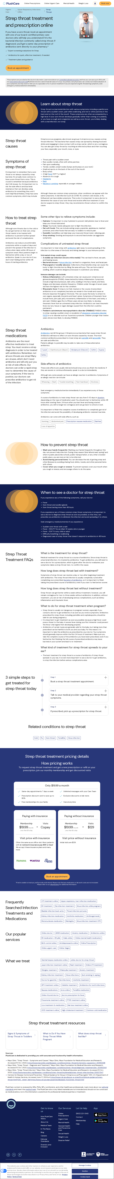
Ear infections (64, 980)
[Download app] (101, 1115)
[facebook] (19, 1155)
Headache (47, 179)
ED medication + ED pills (51, 938)
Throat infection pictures (77, 911)
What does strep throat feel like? (90, 1035)
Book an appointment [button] (18, 68)
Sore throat (50, 738)
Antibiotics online (98, 933)
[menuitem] (11, 3)
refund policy (54, 884)
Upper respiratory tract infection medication (78, 901)
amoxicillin (97, 338)
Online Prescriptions (63, 1114)
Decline (85, 1171)
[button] (32, 3)
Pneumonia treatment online (53, 1000)
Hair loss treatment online (78, 1005)
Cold (36, 738)
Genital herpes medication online (55, 960)
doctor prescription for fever (73, 995)
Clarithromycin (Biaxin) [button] (59, 350)
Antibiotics (45, 333)
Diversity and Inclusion (46, 1146)
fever (50, 174)
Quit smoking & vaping (91, 975)
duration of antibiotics (73, 580)
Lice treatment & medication (53, 1005)
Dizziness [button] (94, 382)
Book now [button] (105, 3)
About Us (44, 1122)
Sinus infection (74, 738)
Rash (45, 181)
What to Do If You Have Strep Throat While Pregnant (54, 1036)
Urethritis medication (75, 916)
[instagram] (8, 1155)
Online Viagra (64, 948)
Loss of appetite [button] (48, 426)
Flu (42, 738)
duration (101, 398)
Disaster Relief (63, 1140)
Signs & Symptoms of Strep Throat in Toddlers (20, 1035)
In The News (45, 1129)
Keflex (44, 355)
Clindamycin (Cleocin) (79, 350)
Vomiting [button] (45, 421)
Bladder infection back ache (53, 911)
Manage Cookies (85, 1165)
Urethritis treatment (81, 980)
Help (78, 1124)
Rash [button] (54, 382)
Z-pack (44, 350)
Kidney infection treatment (52, 975)
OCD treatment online (50, 1010)
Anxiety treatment (87, 970)
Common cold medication (97, 1010)
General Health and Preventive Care (64, 1128)
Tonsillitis (61, 738)
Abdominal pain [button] (57, 421)
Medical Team (46, 1125)
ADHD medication (62, 933)
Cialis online (67, 938)
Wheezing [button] (45, 382)
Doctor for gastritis (49, 980)
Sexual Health (63, 1133)
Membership (81, 1120)
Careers (44, 1136)
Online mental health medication (88, 938)
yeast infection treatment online (54, 965)
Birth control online (49, 943)
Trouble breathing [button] (66, 382)
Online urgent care (49, 948)
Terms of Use (17, 1177)
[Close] (110, 1170)
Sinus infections (72, 975)
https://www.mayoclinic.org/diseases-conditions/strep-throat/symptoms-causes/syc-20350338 (66, 1063)
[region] (57, 1171)
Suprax (101, 350)
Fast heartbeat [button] (82, 382)
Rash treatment (76, 965)
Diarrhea (98, 421)
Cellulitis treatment (69, 985)
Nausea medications (50, 990)
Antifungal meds (93, 916)
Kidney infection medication (53, 916)
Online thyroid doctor (50, 995)
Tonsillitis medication (81, 990)
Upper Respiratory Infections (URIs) (29, 11)
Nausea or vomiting (50, 184)
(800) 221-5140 (82, 1113)
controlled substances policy (69, 80)
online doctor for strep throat (82, 960)
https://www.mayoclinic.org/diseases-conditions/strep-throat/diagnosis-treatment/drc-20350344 (67, 1068)
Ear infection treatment (64, 906)
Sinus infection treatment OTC (89, 921)
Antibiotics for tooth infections (92, 985)
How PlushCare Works (47, 1117)
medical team (30, 1089)
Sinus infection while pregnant (89, 906)
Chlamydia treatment (68, 970)
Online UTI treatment (94, 965)
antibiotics (72, 248)
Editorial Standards (45, 1140)
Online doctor (47, 933)
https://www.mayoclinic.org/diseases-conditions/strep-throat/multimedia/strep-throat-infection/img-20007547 (58, 1072)
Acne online (65, 990)
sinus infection (66, 262)
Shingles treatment (49, 970)
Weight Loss (63, 1137)
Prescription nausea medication (79, 421)
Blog (42, 1132)
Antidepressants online (68, 943)
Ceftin (93, 350)
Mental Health (63, 1122)
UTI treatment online (50, 901)
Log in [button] (95, 3)
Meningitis (70, 921)
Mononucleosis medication (52, 921)
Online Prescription (88, 943)
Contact (79, 1117)
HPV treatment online (50, 985)
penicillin (85, 338)
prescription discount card (19, 82)
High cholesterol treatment (72, 1010)
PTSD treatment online (76, 1000)
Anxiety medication (80, 933)
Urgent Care (8, 11)
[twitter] (13, 1155)
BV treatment (47, 906)
